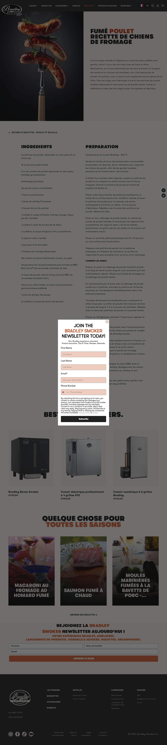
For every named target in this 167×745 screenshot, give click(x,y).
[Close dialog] (107, 322)
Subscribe (83, 419)
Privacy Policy (84, 413)
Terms (94, 413)
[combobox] (65, 392)
